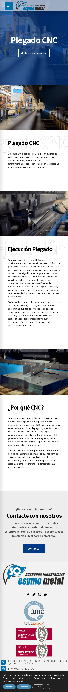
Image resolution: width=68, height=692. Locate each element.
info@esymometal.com (22, 668)
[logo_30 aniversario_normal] (34, 574)
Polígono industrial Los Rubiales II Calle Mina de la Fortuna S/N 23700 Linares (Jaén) (37, 662)
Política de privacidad (13, 680)
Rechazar (24, 687)
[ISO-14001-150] (34, 613)
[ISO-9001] (34, 634)
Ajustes (38, 687)
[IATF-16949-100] (34, 650)
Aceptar (9, 687)
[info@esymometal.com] (3, 668)
